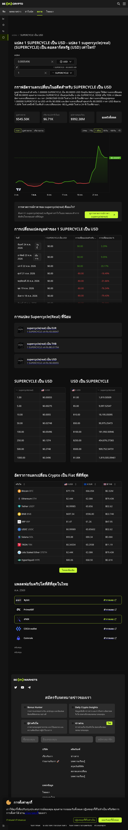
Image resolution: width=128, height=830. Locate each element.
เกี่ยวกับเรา (47, 756)
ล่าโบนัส (29, 11)
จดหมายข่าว (15, 11)
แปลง (14, 34)
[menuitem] (4, 18)
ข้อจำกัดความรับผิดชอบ (80, 825)
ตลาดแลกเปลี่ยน (79, 771)
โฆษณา (50, 11)
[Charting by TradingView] (18, 189)
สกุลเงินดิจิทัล (77, 766)
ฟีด (3, 11)
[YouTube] (22, 688)
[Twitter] (15, 688)
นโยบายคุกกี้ (31, 813)
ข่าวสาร (75, 756)
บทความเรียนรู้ (78, 761)
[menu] (4, 28)
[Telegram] (29, 688)
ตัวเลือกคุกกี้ (100, 825)
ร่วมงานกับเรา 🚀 (50, 761)
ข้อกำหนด (35, 825)
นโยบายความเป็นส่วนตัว (55, 825)
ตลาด (39, 11)
